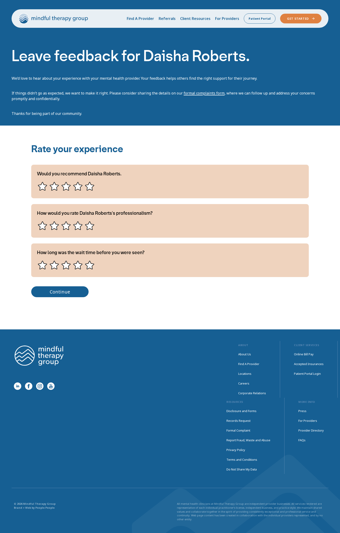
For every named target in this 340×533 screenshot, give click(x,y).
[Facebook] (28, 386)
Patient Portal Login (307, 374)
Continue (60, 292)
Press (302, 411)
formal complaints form (204, 93)
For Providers (227, 18)
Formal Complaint (238, 430)
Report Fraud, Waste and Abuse (248, 440)
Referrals (167, 18)
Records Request (238, 421)
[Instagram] (39, 386)
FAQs (302, 440)
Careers (243, 383)
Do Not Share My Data (241, 469)
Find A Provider (140, 18)
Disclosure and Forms (241, 411)
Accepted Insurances (309, 364)
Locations (244, 374)
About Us (244, 354)
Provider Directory (311, 430)
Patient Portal (260, 18)
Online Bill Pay (304, 354)
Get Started (298, 18)
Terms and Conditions (241, 459)
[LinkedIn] (17, 386)
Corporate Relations (252, 393)
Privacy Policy (235, 450)
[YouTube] (51, 386)
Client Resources (195, 18)
